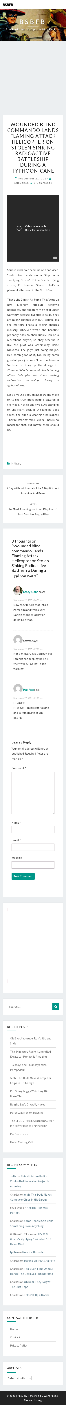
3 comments (43, 182)
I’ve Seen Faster (20, 1134)
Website (17, 857)
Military (16, 463)
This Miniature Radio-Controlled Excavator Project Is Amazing (30, 1181)
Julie (13, 1176)
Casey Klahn (30, 592)
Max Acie (28, 689)
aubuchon (21, 182)
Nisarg (38, 1400)
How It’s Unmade (32, 1252)
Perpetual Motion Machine (26, 1112)
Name (16, 822)
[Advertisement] (33, 80)
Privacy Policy (18, 1345)
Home (14, 1329)
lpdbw (14, 1252)
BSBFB (8, 4)
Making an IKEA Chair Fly (39, 1260)
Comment (19, 768)
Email (16, 840)
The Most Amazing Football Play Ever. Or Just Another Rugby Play (33, 509)
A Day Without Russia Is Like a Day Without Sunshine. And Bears (33, 488)
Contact (15, 1337)
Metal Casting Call (21, 1142)
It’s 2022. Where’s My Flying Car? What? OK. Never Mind (31, 1239)
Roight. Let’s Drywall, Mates (27, 1104)
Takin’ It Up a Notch (36, 1295)
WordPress (51, 1395)
